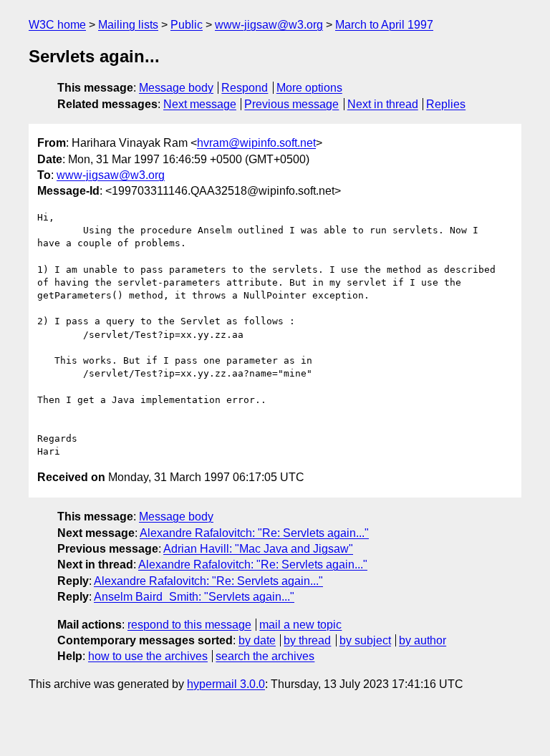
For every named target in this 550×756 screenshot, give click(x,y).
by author (422, 640)
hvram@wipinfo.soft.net (256, 143)
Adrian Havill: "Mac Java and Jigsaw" (258, 549)
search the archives (265, 656)
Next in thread (382, 104)
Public (186, 25)
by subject (365, 640)
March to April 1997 (384, 25)
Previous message (291, 104)
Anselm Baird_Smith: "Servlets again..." (194, 597)
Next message (199, 104)
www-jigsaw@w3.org (269, 25)
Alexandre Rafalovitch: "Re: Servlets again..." (254, 533)
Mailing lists (128, 25)
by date (257, 640)
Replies (445, 104)
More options (309, 88)
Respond (244, 88)
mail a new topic (300, 625)
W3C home (57, 25)
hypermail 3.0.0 (226, 684)
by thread (307, 640)
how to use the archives (148, 656)
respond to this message (189, 625)
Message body (176, 88)
